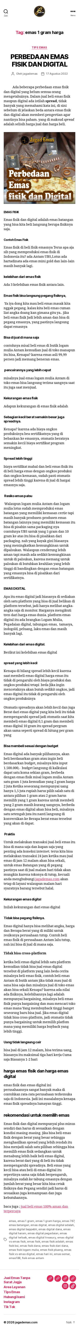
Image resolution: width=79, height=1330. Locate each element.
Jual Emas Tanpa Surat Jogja (17, 1280)
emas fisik (33, 1241)
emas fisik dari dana (55, 1245)
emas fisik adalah (53, 1241)
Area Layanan (14, 1287)
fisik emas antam (33, 1258)
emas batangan (19, 1225)
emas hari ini (44, 1254)
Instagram (12, 1302)
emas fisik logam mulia (24, 1249)
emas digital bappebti (23, 1229)
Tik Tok (9, 1307)
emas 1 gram (25, 1221)
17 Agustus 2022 (57, 73)
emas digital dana (50, 1229)
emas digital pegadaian (43, 1233)
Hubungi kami (14, 1297)
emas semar (62, 1254)
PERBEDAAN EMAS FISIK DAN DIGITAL (39, 60)
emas (12, 1221)
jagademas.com (47, 879)
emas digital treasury (42, 1237)
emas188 (14, 1258)
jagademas (30, 73)
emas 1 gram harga (48, 1221)
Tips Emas (39, 47)
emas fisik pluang (51, 1249)
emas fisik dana (30, 1245)
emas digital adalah (61, 1225)
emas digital (38, 1225)
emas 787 (68, 1221)
